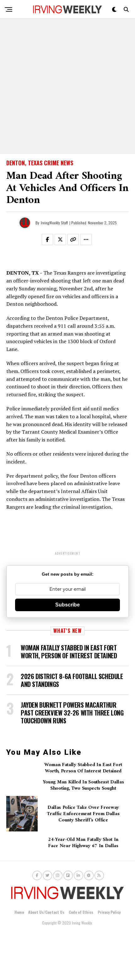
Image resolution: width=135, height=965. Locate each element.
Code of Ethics (81, 912)
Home (19, 912)
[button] (51, 241)
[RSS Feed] (99, 875)
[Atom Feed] (89, 875)
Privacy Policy (109, 912)
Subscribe (67, 604)
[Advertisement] (67, 86)
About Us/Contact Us (46, 912)
